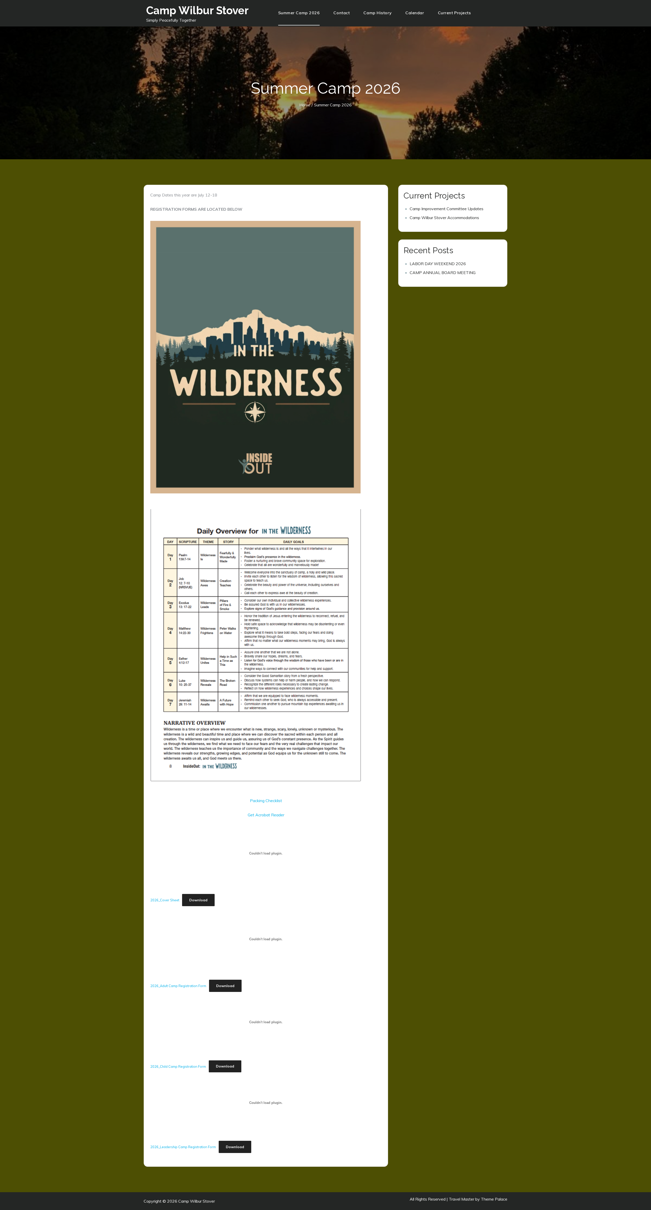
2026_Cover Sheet (164, 900)
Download (198, 900)
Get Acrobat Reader (266, 814)
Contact (341, 12)
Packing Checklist (266, 800)
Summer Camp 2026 (299, 12)
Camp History (377, 12)
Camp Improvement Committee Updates (446, 208)
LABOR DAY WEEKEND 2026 (438, 263)
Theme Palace (494, 1199)
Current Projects (454, 12)
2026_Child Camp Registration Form (178, 1066)
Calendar (414, 12)
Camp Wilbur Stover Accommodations (444, 217)
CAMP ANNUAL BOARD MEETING (443, 272)
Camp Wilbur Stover (197, 10)
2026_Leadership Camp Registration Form (183, 1147)
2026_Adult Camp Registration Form (178, 986)
